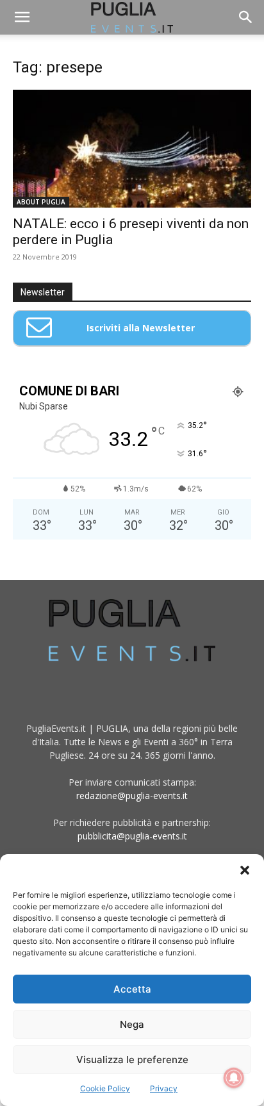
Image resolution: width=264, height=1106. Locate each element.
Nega (132, 1024)
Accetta (132, 989)
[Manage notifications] (234, 1078)
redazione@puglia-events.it (132, 795)
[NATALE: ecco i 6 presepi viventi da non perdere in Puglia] (132, 149)
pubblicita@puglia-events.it (132, 836)
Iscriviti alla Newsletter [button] (141, 328)
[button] (244, 870)
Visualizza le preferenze (132, 1059)
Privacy (163, 1088)
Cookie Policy (105, 1088)
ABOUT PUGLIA (41, 201)
